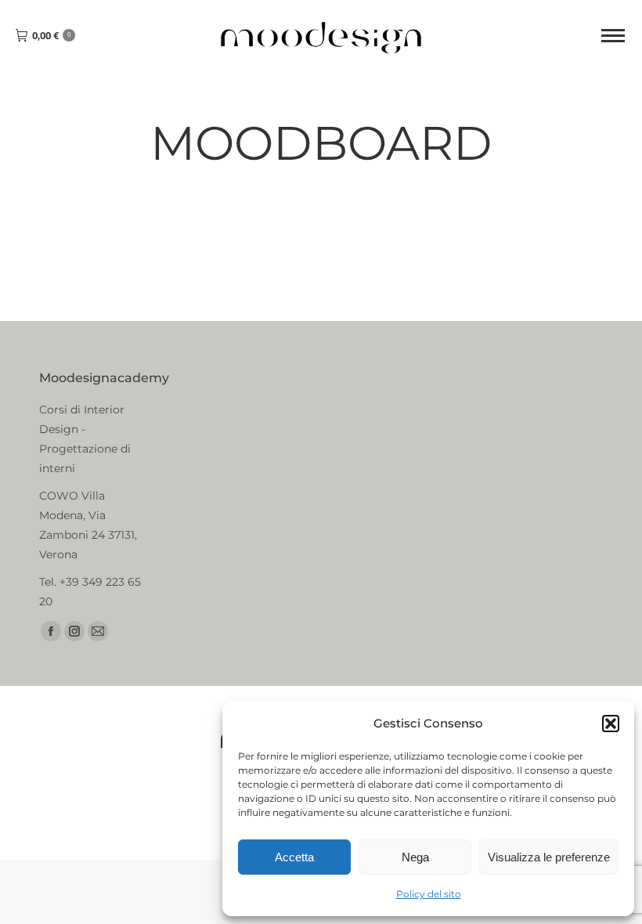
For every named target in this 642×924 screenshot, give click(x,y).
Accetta (294, 857)
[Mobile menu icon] (613, 35)
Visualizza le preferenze (549, 857)
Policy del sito (428, 894)
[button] (611, 723)
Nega (415, 857)
